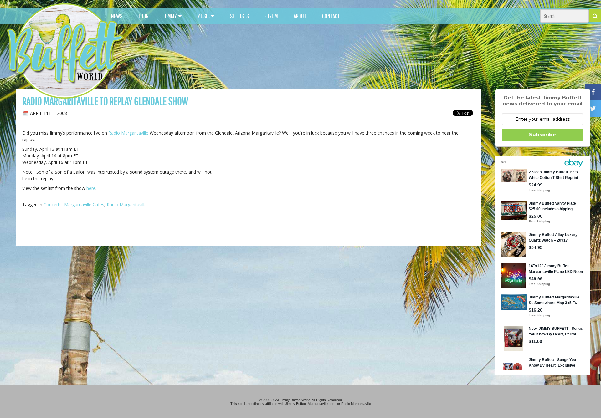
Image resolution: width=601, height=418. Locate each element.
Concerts (53, 204)
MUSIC (204, 16)
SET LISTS (239, 16)
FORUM (271, 16)
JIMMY (171, 16)
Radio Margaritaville (128, 133)
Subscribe (542, 135)
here (90, 188)
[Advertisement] (375, 56)
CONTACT (331, 16)
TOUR (143, 16)
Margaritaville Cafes (84, 204)
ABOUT (300, 16)
